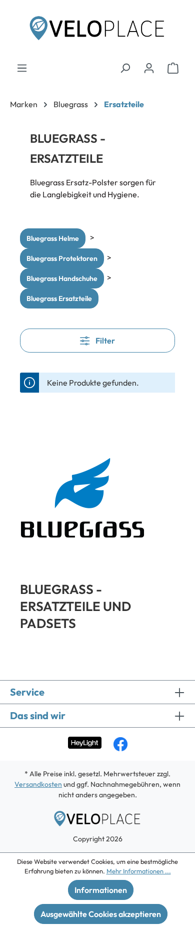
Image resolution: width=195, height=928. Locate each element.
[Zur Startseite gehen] (97, 31)
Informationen (100, 890)
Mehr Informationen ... (138, 871)
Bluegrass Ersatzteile (59, 298)
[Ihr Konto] (149, 68)
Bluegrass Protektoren (62, 258)
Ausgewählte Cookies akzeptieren (100, 914)
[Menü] (22, 68)
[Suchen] (125, 68)
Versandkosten (38, 784)
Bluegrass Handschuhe (62, 278)
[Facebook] (121, 744)
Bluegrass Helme (52, 238)
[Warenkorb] (173, 68)
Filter (104, 341)
